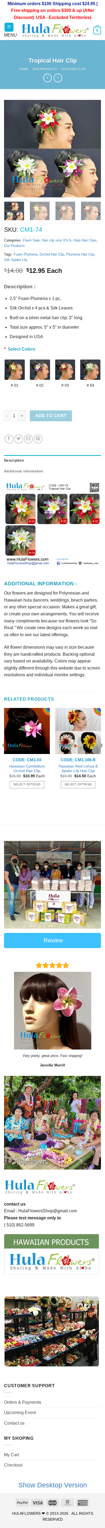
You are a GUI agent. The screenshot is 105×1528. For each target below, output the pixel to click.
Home (23, 69)
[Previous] (13, 148)
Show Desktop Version (52, 1485)
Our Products (45, 69)
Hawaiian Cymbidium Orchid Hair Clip (27, 768)
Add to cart (51, 415)
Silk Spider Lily (15, 260)
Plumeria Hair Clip (80, 254)
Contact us (14, 1423)
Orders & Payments (22, 1402)
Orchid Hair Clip (52, 254)
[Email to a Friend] (28, 439)
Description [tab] (14, 460)
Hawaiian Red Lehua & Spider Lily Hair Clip (78, 768)
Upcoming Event (20, 1412)
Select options (27, 784)
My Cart (11, 1454)
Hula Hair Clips (73, 69)
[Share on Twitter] (18, 439)
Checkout (13, 1465)
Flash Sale (31, 240)
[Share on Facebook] (9, 439)
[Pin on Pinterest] (38, 439)
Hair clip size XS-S (56, 240)
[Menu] (9, 27)
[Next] (92, 148)
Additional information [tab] (23, 471)
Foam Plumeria (25, 254)
